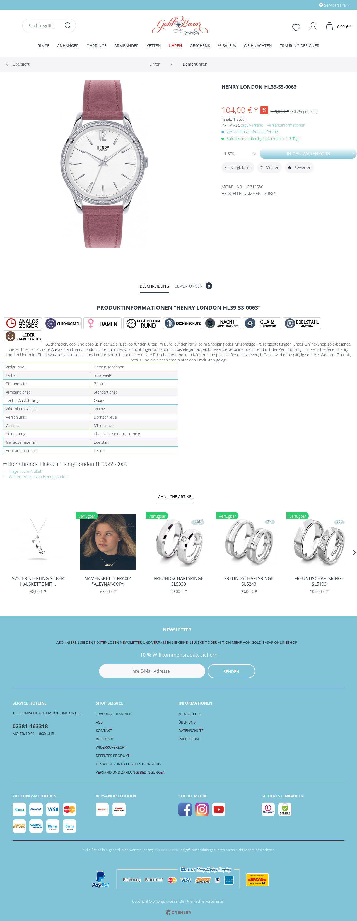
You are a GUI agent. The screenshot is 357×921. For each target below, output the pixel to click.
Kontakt (104, 730)
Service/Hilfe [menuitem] (335, 5)
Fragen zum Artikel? (25, 471)
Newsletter (189, 713)
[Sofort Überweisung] (19, 826)
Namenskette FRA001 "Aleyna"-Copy (108, 581)
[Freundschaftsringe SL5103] (319, 542)
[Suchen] (68, 25)
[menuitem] (311, 4)
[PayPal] (36, 809)
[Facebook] (185, 809)
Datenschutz (190, 730)
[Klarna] (19, 809)
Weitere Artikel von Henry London (37, 476)
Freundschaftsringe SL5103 (319, 581)
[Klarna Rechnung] (70, 826)
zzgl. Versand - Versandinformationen (273, 125)
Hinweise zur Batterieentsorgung (128, 763)
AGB (99, 722)
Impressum (188, 738)
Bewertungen (192, 286)
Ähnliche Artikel (175, 496)
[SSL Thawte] (269, 809)
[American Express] (36, 826)
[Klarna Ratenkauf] (53, 826)
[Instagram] (202, 809)
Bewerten (302, 167)
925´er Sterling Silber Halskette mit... (38, 581)
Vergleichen (241, 167)
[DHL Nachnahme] (119, 809)
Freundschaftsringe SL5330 (178, 581)
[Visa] (53, 809)
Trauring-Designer (113, 713)
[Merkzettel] (297, 26)
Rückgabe (105, 738)
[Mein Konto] (310, 26)
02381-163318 (30, 726)
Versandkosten (166, 849)
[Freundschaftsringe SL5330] (178, 542)
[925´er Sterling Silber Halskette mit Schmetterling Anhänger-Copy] (37, 542)
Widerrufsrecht (111, 747)
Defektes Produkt (112, 755)
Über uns (187, 722)
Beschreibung (154, 286)
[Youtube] (219, 809)
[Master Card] (70, 809)
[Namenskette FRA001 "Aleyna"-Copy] (108, 542)
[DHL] (103, 809)
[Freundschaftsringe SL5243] (248, 542)
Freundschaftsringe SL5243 (249, 581)
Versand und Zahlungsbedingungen (130, 772)
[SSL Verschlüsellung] (285, 809)
